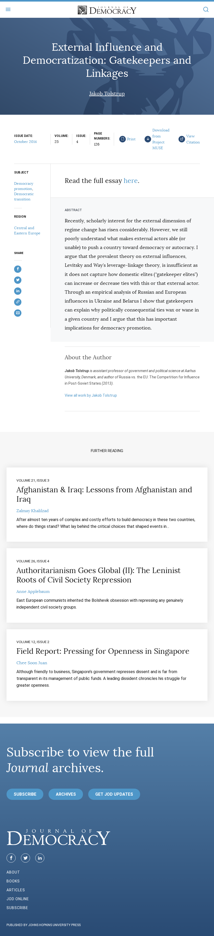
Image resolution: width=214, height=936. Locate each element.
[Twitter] (25, 858)
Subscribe (25, 794)
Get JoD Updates (114, 794)
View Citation (193, 139)
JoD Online (18, 899)
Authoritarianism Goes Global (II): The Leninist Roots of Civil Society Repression (98, 575)
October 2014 (25, 141)
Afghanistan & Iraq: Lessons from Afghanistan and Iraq (104, 494)
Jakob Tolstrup (107, 93)
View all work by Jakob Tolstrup (91, 395)
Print (131, 139)
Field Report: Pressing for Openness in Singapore (102, 651)
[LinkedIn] (39, 858)
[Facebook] (11, 858)
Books (13, 881)
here (131, 181)
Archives (66, 794)
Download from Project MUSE (160, 139)
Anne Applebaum (33, 591)
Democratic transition (24, 196)
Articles (16, 890)
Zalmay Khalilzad (32, 510)
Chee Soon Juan (31, 663)
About (13, 872)
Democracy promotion (23, 186)
